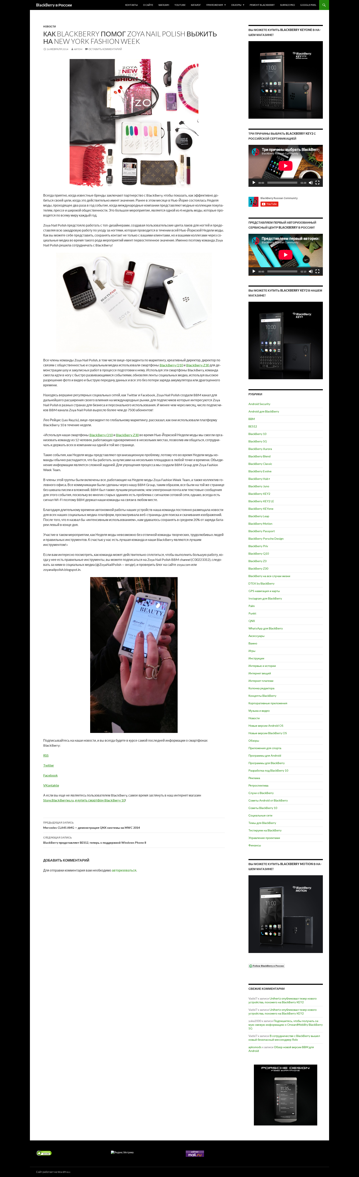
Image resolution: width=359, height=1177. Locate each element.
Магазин (164, 5)
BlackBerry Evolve (260, 471)
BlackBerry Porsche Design (266, 538)
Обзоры (236, 5)
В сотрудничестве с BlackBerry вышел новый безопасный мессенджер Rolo (284, 1037)
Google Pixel (308, 5)
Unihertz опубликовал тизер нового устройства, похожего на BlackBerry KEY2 (282, 1000)
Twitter (48, 765)
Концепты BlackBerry (262, 695)
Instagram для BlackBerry (265, 598)
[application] (285, 166)
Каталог (196, 5)
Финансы (254, 845)
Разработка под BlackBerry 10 (268, 770)
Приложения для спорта (264, 748)
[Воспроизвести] (254, 183)
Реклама (254, 778)
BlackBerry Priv (258, 546)
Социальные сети (260, 815)
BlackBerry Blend (259, 456)
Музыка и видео (259, 710)
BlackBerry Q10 (171, 365)
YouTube (180, 5)
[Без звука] (311, 183)
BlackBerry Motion (260, 523)
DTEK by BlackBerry (261, 583)
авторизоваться (124, 870)
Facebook (50, 775)
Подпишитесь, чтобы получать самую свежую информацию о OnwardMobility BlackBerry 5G (285, 1024)
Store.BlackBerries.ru (58, 800)
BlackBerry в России (54, 5)
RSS (46, 755)
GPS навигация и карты (264, 591)
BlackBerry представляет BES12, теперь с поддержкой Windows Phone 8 (94, 840)
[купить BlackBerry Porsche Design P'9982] (285, 1095)
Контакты (131, 5)
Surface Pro (287, 5)
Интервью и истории (262, 665)
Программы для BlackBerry (266, 763)
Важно (252, 643)
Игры (251, 651)
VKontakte (51, 785)
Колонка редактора (261, 688)
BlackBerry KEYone (260, 508)
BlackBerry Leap (258, 516)
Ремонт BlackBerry (262, 5)
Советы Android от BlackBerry (268, 800)
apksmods (255, 1047)
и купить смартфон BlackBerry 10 (100, 800)
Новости (49, 26)
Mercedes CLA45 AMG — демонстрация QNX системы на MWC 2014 (91, 825)
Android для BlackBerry (263, 411)
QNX (251, 621)
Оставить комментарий (105, 49)
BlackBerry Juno (258, 486)
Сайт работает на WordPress (53, 1171)
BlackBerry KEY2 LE (261, 501)
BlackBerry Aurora (260, 449)
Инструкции (256, 658)
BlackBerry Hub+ (259, 478)
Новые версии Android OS (265, 725)
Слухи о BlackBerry (261, 793)
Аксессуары (256, 636)
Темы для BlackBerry (262, 823)
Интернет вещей (259, 673)
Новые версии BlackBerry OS (267, 733)
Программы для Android (264, 755)
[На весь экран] (317, 183)
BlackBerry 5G (257, 441)
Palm (251, 606)
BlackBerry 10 (257, 434)
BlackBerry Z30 (197, 365)
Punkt (252, 613)
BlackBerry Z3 (257, 561)
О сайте (148, 5)
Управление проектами (264, 838)
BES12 (252, 426)
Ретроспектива (258, 785)
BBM (251, 419)
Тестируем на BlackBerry (265, 830)
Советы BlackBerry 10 (262, 808)
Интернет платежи (260, 680)
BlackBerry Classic (260, 463)
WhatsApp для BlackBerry (265, 628)
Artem (78, 49)
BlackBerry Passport (261, 531)
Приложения (214, 5)
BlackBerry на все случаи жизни (269, 576)
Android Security (259, 404)
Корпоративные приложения (267, 703)
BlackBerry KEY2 (259, 493)
